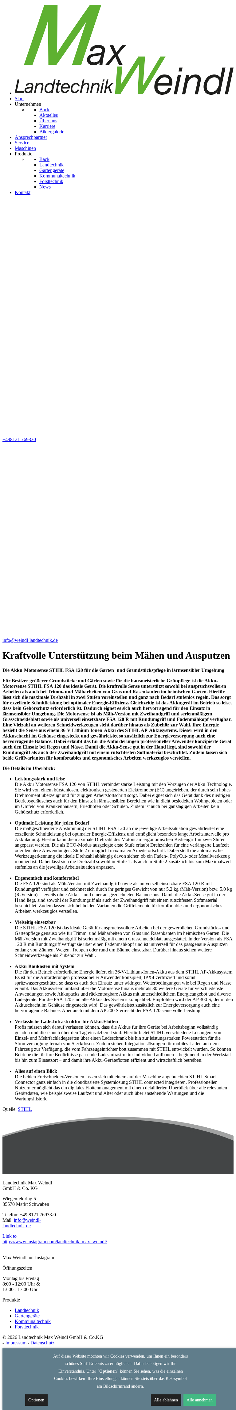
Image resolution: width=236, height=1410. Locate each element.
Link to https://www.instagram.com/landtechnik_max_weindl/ (54, 1238)
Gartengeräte (27, 1315)
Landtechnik (27, 1310)
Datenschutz (42, 1342)
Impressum (15, 1342)
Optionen (36, 1400)
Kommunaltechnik (33, 1321)
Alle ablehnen (166, 1400)
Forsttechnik (27, 1326)
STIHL (25, 1109)
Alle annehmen (200, 1400)
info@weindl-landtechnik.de (21, 1223)
